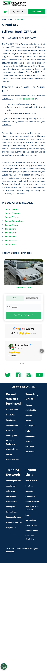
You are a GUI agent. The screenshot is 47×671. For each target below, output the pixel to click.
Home (4, 20)
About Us (29, 491)
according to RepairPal (23, 99)
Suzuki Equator (12, 213)
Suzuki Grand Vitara (14, 221)
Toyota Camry (11, 420)
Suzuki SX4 (10, 237)
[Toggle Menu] (42, 4)
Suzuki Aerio (11, 209)
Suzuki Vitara (11, 240)
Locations (29, 486)
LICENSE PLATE (32, 298)
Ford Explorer (11, 435)
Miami (28, 420)
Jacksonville (30, 452)
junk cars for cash (13, 517)
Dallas (27, 431)
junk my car (11, 496)
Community (30, 496)
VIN (14, 298)
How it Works (31, 481)
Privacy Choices (31, 530)
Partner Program (32, 501)
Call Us (19, 12)
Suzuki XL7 (10, 244)
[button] (5, 351)
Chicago (28, 405)
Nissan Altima (11, 449)
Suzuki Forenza (12, 217)
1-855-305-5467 (28, 387)
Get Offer (36, 12)
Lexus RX (10, 454)
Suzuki (10, 20)
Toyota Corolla (12, 425)
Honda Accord (12, 409)
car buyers (10, 506)
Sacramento (30, 436)
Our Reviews (30, 520)
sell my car (10, 491)
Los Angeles (30, 426)
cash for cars (11, 486)
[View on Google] (11, 346)
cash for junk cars (13, 481)
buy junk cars (11, 512)
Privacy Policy (31, 525)
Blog (27, 515)
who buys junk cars (14, 522)
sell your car (11, 527)
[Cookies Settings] (4, 666)
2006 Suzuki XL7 (23, 287)
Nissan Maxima (12, 459)
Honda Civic (11, 415)
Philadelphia (30, 410)
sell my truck (11, 501)
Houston (28, 415)
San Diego (29, 446)
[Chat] (5, 11)
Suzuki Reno (10, 229)
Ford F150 (10, 430)
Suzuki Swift (10, 233)
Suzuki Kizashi (11, 225)
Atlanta (28, 441)
